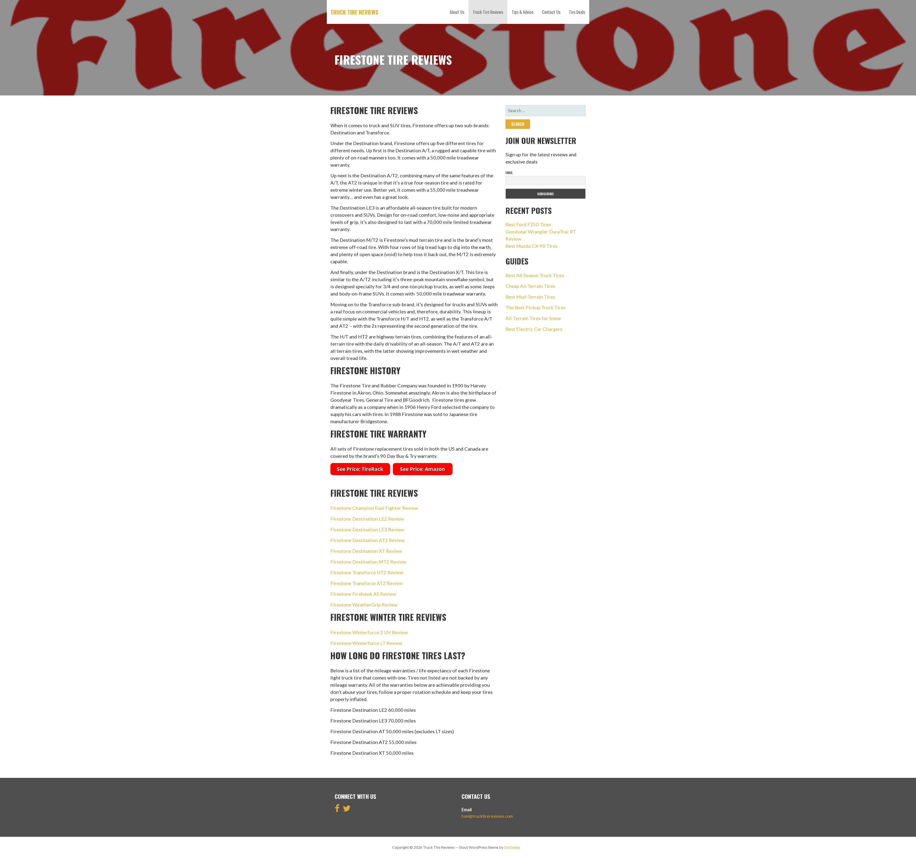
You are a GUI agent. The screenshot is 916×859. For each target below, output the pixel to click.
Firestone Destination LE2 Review (367, 519)
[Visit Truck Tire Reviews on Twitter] (347, 809)
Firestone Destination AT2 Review (367, 540)
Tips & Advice (522, 12)
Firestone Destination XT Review (366, 551)
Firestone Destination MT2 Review (368, 561)
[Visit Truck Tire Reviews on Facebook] (337, 809)
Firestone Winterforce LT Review (366, 643)
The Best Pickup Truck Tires (535, 307)
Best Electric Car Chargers (533, 329)
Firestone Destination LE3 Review (367, 529)
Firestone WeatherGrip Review (363, 604)
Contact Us (551, 12)
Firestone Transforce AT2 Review (366, 583)
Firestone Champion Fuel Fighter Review (374, 508)
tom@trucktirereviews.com (487, 816)
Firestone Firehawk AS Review (363, 594)
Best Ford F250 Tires (528, 224)
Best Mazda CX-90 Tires (531, 246)
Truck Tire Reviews (354, 12)
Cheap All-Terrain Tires (530, 286)
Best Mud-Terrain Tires (530, 297)
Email (509, 172)
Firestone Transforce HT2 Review (366, 572)
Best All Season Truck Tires (534, 275)
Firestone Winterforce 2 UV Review (369, 632)
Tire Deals (577, 12)
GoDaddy (512, 847)
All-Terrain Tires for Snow (533, 318)
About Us (457, 12)
